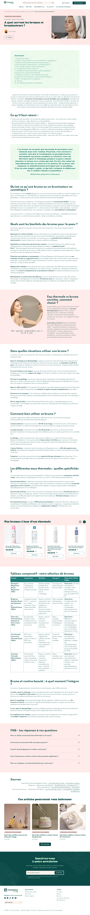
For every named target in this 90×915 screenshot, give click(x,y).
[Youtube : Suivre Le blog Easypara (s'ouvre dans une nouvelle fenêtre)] (15, 898)
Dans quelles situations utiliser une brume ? (30, 66)
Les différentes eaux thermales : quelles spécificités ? (33, 71)
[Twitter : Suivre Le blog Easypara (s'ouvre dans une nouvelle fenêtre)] (13, 898)
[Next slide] (84, 521)
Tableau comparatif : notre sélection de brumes (32, 75)
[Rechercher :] (38, 3)
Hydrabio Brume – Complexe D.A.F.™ (67, 785)
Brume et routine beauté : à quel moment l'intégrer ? (34, 77)
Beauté (21, 6)
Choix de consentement (56, 910)
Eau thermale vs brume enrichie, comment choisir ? (33, 64)
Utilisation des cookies (30, 891)
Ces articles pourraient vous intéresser (29, 83)
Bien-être (29, 6)
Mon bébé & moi (39, 6)
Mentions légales (29, 896)
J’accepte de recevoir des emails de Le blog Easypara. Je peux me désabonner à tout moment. (43, 877)
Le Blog (59, 889)
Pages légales (29, 889)
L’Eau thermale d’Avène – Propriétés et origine (64, 783)
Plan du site (28, 894)
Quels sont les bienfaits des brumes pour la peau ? (33, 62)
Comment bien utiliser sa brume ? (27, 69)
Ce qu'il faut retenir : (23, 58)
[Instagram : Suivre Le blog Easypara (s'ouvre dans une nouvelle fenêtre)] (7, 898)
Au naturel (50, 6)
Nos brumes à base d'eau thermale (28, 73)
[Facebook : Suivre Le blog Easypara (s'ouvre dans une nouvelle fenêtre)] (5, 898)
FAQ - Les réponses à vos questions (28, 79)
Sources (19, 81)
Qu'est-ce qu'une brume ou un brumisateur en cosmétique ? (36, 60)
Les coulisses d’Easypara (63, 6)
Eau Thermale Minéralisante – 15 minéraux (65, 787)
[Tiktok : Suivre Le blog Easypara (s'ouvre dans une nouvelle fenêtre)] (10, 898)
